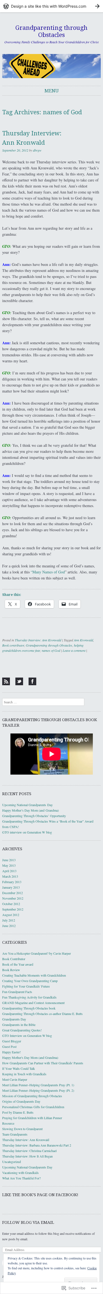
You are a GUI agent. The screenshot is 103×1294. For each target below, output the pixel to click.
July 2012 (8, 920)
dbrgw (37, 150)
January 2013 (11, 887)
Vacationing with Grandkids (20, 1172)
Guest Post (9, 1046)
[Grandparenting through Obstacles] (51, 66)
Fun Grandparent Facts (17, 991)
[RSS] (6, 681)
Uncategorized (11, 1161)
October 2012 (11, 903)
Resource (8, 1123)
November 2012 (12, 898)
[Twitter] (19, 681)
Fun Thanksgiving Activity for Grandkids (29, 997)
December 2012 (12, 893)
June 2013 (9, 860)
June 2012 (9, 925)
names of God (51, 650)
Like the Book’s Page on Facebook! (40, 1194)
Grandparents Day (14, 1019)
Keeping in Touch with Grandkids (24, 1074)
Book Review (11, 970)
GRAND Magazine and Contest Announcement (33, 1002)
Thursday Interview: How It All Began (27, 1156)
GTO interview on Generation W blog (27, 832)
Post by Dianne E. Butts (18, 1112)
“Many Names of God (48, 572)
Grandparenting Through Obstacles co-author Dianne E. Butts (42, 1013)
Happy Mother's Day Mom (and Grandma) (30, 1057)
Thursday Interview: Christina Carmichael (29, 1150)
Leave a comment (74, 650)
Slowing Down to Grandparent (22, 1129)
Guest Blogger (11, 1041)
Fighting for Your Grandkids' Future (26, 986)
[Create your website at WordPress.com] (51, 6)
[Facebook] (32, 681)
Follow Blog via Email (28, 1222)
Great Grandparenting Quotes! (22, 1030)
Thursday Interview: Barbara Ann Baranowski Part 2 (36, 1145)
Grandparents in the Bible (18, 1024)
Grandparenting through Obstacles (51, 31)
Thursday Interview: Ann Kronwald (38, 640)
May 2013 (9, 865)
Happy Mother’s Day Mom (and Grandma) (30, 810)
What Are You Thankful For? (21, 1178)
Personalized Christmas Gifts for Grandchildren (33, 1107)
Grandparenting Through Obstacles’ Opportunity (34, 816)
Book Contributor (13, 959)
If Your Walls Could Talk (18, 1068)
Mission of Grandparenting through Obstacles (32, 1096)
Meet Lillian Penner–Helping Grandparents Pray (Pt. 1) (38, 1085)
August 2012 (10, 914)
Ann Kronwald (83, 640)
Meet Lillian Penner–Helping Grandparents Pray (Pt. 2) (38, 1090)
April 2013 (9, 871)
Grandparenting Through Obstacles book (28, 1008)
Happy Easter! (11, 1052)
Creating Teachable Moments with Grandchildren (34, 975)
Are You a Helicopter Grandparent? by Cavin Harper (36, 953)
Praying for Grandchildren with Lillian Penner (32, 1118)
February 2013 (11, 882)
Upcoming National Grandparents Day (27, 805)
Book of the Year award (17, 964)
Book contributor (13, 645)
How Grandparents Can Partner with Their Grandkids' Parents (42, 1063)
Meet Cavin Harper (14, 1079)
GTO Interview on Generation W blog (27, 1035)
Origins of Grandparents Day (21, 1101)
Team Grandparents (14, 1134)
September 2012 (12, 909)
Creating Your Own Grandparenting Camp (30, 981)
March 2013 (10, 876)
